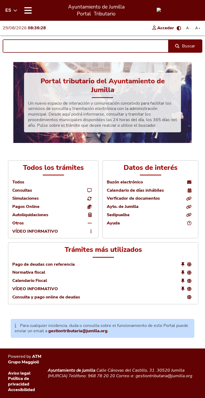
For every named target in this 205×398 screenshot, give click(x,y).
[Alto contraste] (179, 28)
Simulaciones (25, 198)
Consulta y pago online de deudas (46, 297)
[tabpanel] (102, 102)
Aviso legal (19, 373)
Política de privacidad (18, 381)
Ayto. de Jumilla (123, 207)
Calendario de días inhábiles (135, 190)
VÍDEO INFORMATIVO (35, 231)
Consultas (22, 190)
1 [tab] (102, 144)
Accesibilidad (21, 390)
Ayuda (113, 223)
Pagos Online (26, 207)
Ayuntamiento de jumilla (71, 370)
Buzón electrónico (125, 182)
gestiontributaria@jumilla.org (78, 331)
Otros (18, 223)
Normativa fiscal (28, 272)
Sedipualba (118, 215)
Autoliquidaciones (30, 215)
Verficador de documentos (133, 198)
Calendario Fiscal (29, 281)
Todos (18, 182)
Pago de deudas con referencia (43, 264)
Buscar (188, 46)
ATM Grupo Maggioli (24, 359)
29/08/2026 (24, 28)
